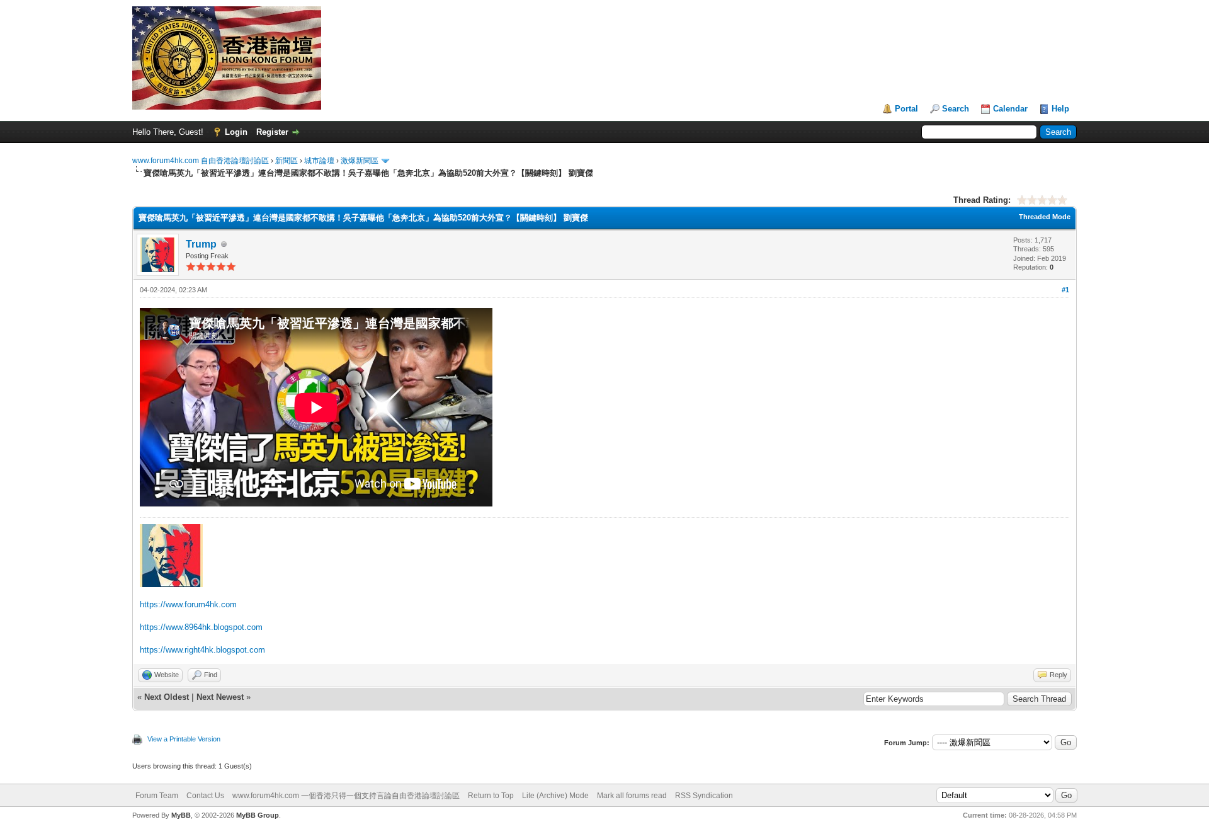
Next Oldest (166, 697)
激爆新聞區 (359, 160)
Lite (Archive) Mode (555, 795)
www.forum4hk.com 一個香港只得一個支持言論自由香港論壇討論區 (346, 795)
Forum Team (156, 795)
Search (955, 108)
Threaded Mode (1044, 216)
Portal (906, 108)
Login (236, 132)
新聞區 (286, 160)
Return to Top (491, 795)
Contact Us (205, 795)
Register (272, 132)
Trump (201, 244)
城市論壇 (319, 160)
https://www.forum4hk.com (188, 604)
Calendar (1010, 108)
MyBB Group (257, 815)
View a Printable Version (183, 739)
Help (1060, 108)
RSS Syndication (704, 795)
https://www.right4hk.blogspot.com (202, 650)
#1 (1065, 290)
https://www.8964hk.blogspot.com (201, 627)
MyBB (181, 815)
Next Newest (220, 697)
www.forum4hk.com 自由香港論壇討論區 (200, 160)
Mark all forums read (632, 795)
